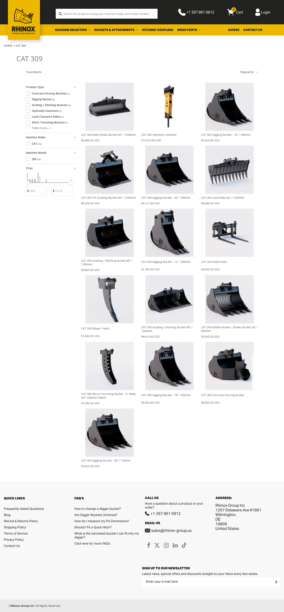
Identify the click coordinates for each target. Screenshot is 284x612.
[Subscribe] (276, 582)
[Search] (60, 14)
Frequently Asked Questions (24, 509)
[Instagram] (166, 545)
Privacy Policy (14, 540)
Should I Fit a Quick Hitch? (93, 527)
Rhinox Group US (22, 606)
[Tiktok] (184, 545)
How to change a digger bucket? (97, 509)
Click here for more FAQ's (92, 544)
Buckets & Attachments (114, 30)
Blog (7, 515)
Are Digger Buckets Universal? (95, 515)
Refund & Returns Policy (21, 521)
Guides (233, 30)
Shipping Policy (15, 527)
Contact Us (252, 30)
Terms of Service (16, 533)
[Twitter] (157, 545)
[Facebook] (148, 545)
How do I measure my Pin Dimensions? (101, 521)
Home (8, 45)
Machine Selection (71, 30)
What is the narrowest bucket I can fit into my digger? (106, 535)
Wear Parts (187, 30)
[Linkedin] (175, 545)
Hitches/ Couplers (157, 30)
